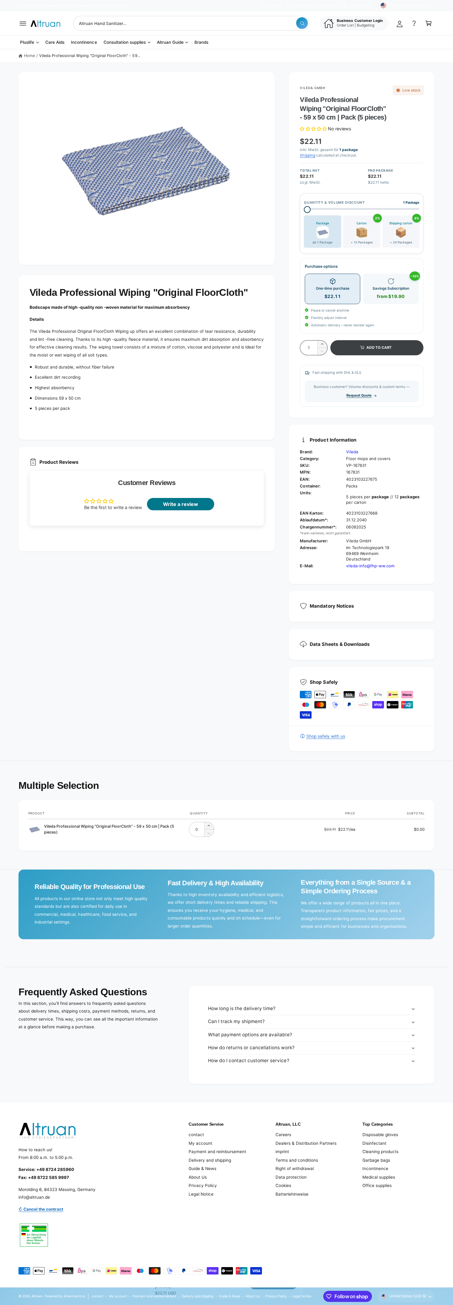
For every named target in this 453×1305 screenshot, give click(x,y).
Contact (274, 5)
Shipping (307, 155)
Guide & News (202, 1168)
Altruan (36, 1296)
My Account (360, 5)
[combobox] (191, 23)
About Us (198, 1177)
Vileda (352, 451)
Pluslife (27, 42)
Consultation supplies (125, 42)
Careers (283, 1134)
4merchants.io (74, 1296)
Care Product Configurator (314, 5)
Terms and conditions (296, 1160)
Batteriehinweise (291, 1194)
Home (29, 55)
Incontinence (375, 1168)
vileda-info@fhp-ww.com (370, 565)
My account (200, 1143)
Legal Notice (201, 1194)
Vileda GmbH (312, 88)
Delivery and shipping (210, 1160)
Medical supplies (378, 1177)
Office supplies (377, 1185)
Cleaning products (380, 1151)
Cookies (283, 1185)
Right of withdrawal (294, 1168)
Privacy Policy (203, 1185)
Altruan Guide (170, 42)
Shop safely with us (325, 736)
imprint (282, 1151)
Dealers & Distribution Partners (306, 1143)
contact (196, 1134)
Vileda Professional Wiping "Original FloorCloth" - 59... (89, 55)
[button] (23, 23)
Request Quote (359, 395)
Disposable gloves (380, 1134)
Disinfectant (374, 1143)
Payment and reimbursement (217, 1151)
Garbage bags (376, 1160)
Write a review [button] (180, 504)
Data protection (291, 1177)
